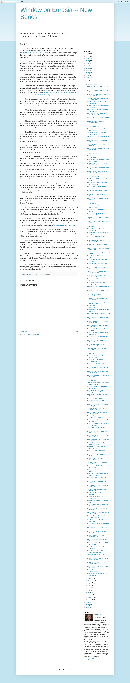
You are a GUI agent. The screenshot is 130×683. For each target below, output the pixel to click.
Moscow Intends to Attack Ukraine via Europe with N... (97, 372)
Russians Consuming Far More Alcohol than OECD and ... (98, 401)
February (90, 597)
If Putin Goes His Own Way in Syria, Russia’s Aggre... (97, 195)
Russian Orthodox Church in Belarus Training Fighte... (97, 570)
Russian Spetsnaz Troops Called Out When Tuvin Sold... (97, 268)
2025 (87, 56)
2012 (87, 607)
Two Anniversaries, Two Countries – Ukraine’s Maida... (97, 206)
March (89, 595)
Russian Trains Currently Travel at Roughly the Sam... (96, 536)
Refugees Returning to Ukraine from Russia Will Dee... (97, 121)
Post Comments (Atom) (34, 334)
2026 (87, 54)
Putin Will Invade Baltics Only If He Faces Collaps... (96, 497)
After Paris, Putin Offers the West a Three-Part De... (96, 275)
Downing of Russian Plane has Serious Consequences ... (98, 160)
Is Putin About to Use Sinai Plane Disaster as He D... (96, 563)
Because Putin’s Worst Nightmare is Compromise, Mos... (97, 125)
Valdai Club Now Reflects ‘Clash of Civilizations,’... (97, 555)
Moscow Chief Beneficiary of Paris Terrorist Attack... (96, 341)
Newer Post (24, 331)
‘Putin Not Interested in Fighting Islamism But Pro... (96, 302)
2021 (87, 65)
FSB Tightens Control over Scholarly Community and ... (97, 95)
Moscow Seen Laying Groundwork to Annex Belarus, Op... (97, 443)
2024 (87, 58)
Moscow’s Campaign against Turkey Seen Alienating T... (97, 114)
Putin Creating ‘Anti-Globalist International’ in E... (95, 360)
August (90, 583)
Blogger (72, 670)
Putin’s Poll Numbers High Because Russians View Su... (97, 356)
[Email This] (41, 274)
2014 (87, 602)
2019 (87, 70)
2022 (87, 63)
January (90, 599)
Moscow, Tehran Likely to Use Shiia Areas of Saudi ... (97, 171)
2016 (87, 77)
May (89, 590)
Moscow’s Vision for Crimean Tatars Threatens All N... (97, 528)
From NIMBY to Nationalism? (95, 398)
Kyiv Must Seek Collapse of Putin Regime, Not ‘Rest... (96, 241)
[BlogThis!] (43, 274)
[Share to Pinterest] (49, 274)
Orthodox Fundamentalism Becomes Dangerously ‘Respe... (97, 298)
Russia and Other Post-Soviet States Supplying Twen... (97, 412)
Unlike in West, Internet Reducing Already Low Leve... (96, 187)
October (90, 578)
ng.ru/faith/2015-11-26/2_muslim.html (64, 225)
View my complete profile (91, 659)
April (89, 592)
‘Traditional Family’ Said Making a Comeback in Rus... (96, 272)
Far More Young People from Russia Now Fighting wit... (97, 183)
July (89, 585)
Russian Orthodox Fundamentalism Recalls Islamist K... (97, 532)
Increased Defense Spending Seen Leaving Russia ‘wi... (97, 516)
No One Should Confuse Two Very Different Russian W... (96, 551)
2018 (87, 73)
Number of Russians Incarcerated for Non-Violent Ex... (97, 164)
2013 (87, 605)
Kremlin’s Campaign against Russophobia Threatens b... (95, 416)
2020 (87, 68)
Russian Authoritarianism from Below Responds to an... (97, 322)
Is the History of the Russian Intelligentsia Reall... (95, 214)
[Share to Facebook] (47, 274)
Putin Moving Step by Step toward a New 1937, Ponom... (97, 364)
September (91, 580)
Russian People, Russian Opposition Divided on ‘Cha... (97, 559)
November (91, 84)
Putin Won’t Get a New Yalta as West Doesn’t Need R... (97, 306)
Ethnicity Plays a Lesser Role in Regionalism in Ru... (96, 447)
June (89, 587)
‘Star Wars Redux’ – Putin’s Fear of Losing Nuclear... (97, 409)
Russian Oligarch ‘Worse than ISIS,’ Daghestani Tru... (97, 210)
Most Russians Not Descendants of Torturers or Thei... (97, 179)
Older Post (75, 331)
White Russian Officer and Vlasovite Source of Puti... (97, 574)
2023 (87, 61)
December (91, 82)
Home (49, 331)
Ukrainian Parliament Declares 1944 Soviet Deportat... (97, 395)
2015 (87, 80)
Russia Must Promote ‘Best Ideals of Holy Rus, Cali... (97, 152)
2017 (87, 75)
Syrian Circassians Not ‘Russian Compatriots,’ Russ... (96, 237)
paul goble (99, 614)
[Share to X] (45, 274)
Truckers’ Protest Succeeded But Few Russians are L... (97, 379)
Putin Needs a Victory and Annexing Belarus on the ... (97, 432)
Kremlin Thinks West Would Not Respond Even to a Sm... (96, 345)
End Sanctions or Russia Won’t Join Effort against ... (97, 260)
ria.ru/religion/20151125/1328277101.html (34, 53)
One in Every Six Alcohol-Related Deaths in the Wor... (96, 175)
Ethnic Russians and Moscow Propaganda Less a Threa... (95, 391)
